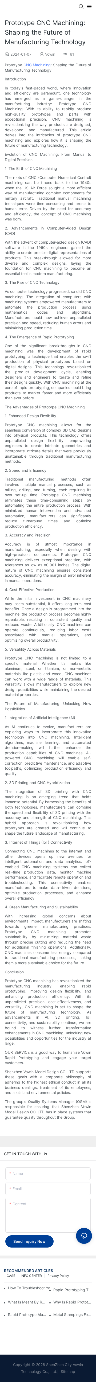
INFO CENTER (31, 1276)
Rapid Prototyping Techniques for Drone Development (72, 1289)
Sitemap (67, 1371)
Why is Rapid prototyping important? (72, 1302)
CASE (11, 1276)
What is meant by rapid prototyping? (27, 1302)
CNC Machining (37, 65)
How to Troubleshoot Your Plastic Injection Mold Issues (31, 1288)
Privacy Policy (58, 1276)
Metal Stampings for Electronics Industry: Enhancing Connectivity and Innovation (72, 1314)
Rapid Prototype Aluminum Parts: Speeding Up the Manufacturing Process (27, 1314)
